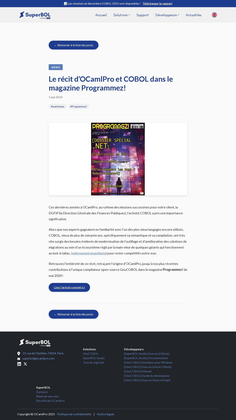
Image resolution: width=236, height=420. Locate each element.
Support (142, 15)
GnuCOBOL (90, 353)
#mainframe (57, 106)
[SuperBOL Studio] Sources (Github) (146, 353)
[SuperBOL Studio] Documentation (146, 358)
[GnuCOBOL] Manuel (138, 371)
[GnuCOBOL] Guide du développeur (147, 375)
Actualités (193, 15)
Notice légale (105, 414)
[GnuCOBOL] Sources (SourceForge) (147, 380)
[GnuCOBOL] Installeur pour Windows (148, 362)
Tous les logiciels (93, 362)
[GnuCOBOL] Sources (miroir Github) (147, 366)
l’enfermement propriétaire (88, 253)
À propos (42, 392)
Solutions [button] (120, 15)
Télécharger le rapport (157, 3)
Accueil (101, 15)
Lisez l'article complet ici (69, 287)
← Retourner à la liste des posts (73, 45)
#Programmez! (78, 106)
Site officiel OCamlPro (50, 400)
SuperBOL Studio (94, 358)
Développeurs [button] (166, 15)
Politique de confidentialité (74, 414)
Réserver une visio (47, 396)
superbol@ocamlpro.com (38, 358)
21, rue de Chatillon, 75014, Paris (43, 353)
